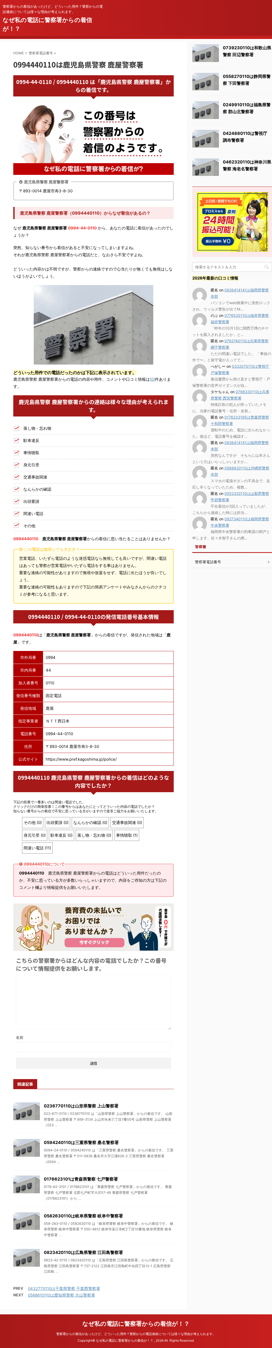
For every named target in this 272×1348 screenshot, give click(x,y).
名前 (19, 1037)
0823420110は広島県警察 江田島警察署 (83, 1252)
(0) (152, 379)
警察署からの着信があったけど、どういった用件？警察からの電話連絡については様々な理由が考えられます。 (136, 1334)
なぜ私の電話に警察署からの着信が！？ (136, 1323)
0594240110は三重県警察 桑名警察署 (81, 1142)
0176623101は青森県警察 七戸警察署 (81, 1179)
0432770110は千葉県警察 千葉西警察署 (64, 1288)
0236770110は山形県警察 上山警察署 (81, 1105)
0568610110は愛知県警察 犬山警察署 (61, 1295)
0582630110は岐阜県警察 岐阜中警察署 (83, 1215)
